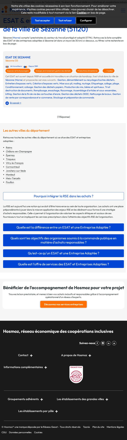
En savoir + (15, 102)
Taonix (86, 426)
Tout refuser (65, 20)
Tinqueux (10, 159)
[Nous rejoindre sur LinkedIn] (109, 343)
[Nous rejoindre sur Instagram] (103, 343)
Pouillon (10, 182)
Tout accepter (42, 20)
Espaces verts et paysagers (18, 71)
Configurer (86, 20)
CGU (4, 432)
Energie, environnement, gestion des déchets (53, 71)
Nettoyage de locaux (100, 94)
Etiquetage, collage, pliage (105, 83)
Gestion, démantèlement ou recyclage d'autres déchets (85, 79)
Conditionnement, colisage (19, 87)
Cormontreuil (13, 166)
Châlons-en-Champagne (19, 151)
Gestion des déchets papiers (48, 87)
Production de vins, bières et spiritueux (84, 87)
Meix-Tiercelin (13, 178)
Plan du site (98, 426)
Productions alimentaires (87, 71)
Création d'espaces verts (45, 83)
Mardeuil (10, 174)
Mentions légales (115, 426)
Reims (9, 147)
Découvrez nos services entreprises (63, 304)
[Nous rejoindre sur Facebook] (98, 343)
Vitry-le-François (15, 163)
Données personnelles (20, 432)
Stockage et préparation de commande (73, 97)
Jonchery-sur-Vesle (16, 170)
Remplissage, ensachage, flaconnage (53, 90)
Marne (16, 37)
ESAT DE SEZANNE (18, 57)
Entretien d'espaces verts (18, 83)
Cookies (82, 12)
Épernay (10, 155)
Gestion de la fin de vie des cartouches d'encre (36, 94)
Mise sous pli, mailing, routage (74, 83)
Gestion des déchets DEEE (75, 94)
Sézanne (9, 79)
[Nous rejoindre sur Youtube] (115, 343)
